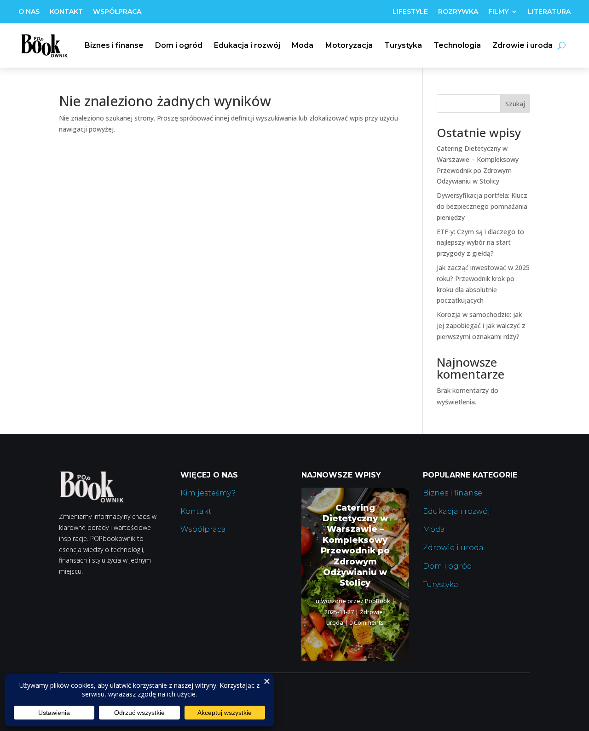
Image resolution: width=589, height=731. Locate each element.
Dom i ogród (178, 45)
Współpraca (117, 12)
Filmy (498, 12)
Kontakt (66, 12)
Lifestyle (410, 12)
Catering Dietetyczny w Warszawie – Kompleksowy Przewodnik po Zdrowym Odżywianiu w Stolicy (355, 545)
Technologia (457, 45)
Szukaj (515, 103)
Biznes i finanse (114, 45)
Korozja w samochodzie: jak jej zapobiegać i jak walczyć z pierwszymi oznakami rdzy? (481, 325)
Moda (302, 45)
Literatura (549, 12)
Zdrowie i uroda (522, 45)
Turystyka (403, 45)
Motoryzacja (349, 45)
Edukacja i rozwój (247, 45)
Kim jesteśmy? (208, 493)
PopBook (377, 601)
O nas (29, 12)
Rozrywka (458, 12)
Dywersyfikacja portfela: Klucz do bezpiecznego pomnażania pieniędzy (482, 206)
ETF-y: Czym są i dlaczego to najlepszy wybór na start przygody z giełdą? (480, 242)
